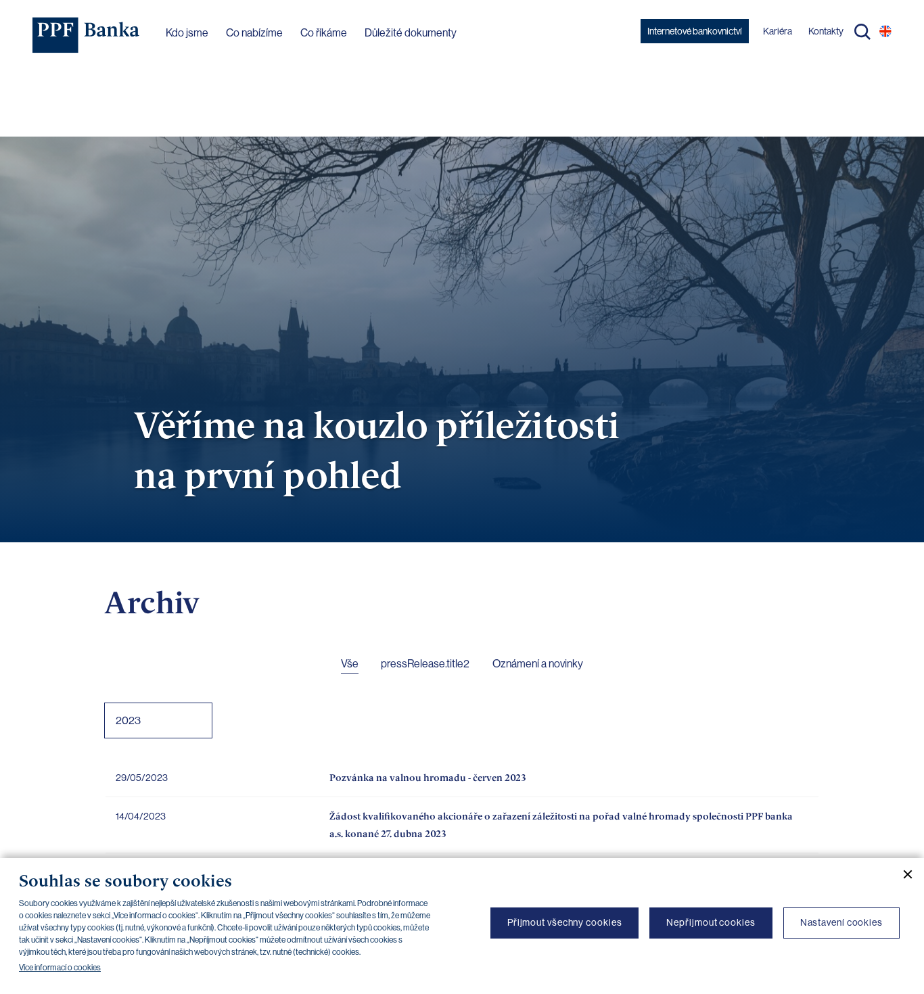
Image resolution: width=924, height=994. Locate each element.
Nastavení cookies (841, 922)
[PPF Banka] (86, 35)
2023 (128, 720)
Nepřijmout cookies (710, 922)
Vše (350, 663)
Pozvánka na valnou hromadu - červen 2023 (427, 777)
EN (885, 31)
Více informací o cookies (60, 967)
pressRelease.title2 (425, 663)
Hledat (862, 32)
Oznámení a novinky (537, 663)
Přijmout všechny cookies (564, 922)
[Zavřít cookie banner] (902, 874)
